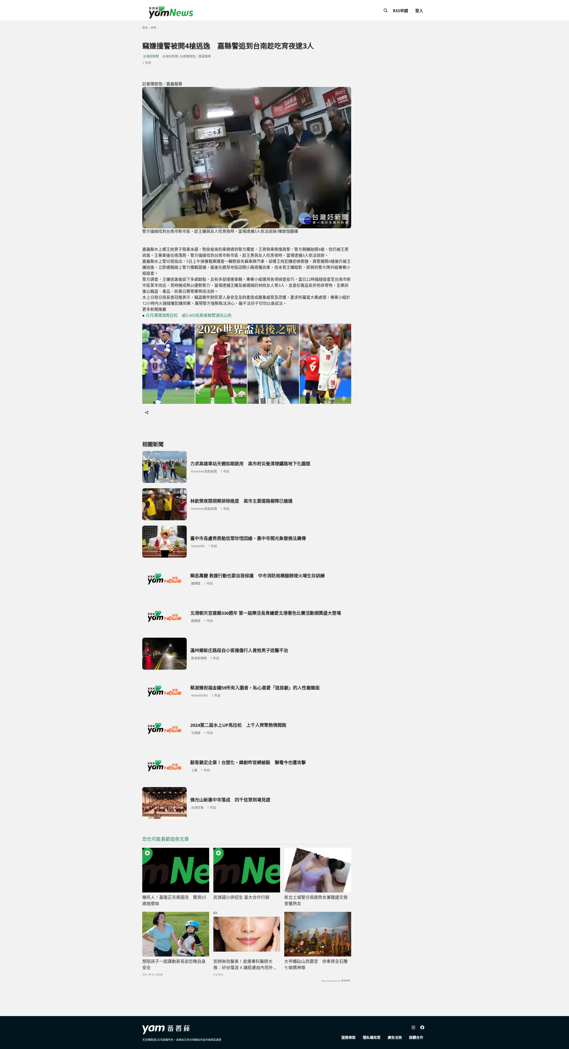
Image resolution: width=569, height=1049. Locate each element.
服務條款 (348, 1037)
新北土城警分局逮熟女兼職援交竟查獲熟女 (316, 900)
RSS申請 (400, 10)
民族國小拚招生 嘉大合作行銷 (241, 897)
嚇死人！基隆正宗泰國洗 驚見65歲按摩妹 (174, 900)
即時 (153, 28)
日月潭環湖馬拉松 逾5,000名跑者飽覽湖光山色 (189, 315)
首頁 (145, 28)
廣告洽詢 (395, 1037)
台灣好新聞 (151, 56)
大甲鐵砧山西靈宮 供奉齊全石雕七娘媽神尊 (316, 965)
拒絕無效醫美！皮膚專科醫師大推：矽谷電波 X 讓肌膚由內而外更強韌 (245, 965)
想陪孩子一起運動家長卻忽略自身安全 (174, 965)
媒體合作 (416, 1037)
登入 (419, 10)
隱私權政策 (372, 1037)
